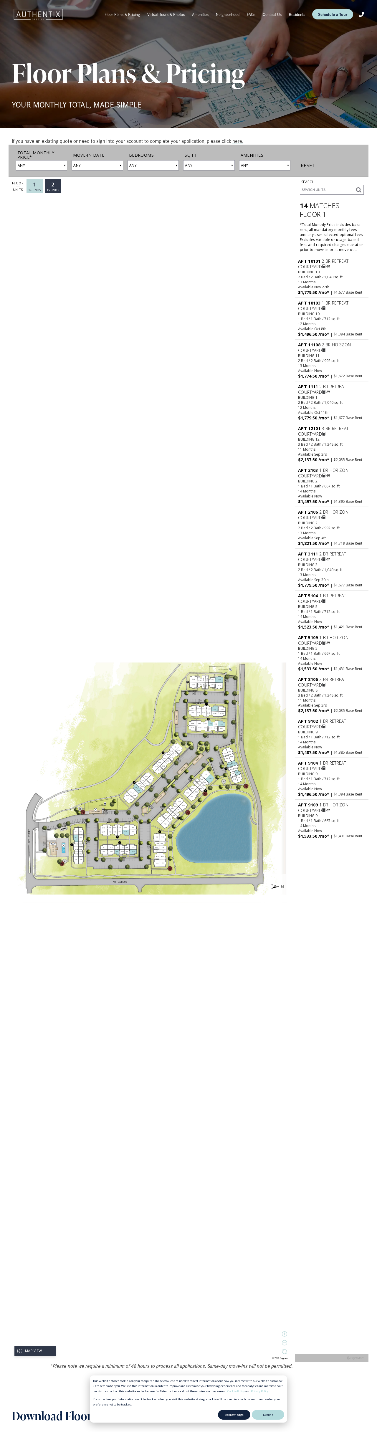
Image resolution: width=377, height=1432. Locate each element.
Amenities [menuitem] (200, 14)
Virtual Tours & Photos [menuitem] (166, 14)
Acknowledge (234, 1414)
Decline (268, 1414)
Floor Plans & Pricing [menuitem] (122, 14)
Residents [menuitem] (297, 14)
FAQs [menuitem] (251, 14)
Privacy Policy (259, 1391)
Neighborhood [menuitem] (227, 14)
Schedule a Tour (332, 14)
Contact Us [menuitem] (272, 14)
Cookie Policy (236, 1391)
